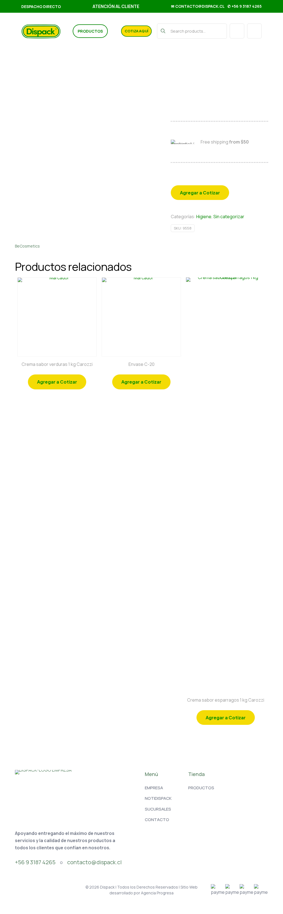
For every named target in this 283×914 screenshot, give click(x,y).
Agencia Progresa (157, 892)
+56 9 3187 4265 (35, 862)
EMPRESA (154, 788)
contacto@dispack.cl (94, 862)
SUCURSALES (158, 809)
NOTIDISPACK (158, 798)
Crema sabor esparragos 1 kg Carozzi (225, 700)
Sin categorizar (228, 216)
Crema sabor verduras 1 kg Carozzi (57, 364)
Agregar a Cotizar (200, 193)
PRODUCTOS (201, 788)
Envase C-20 (141, 364)
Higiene (203, 216)
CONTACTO (157, 819)
